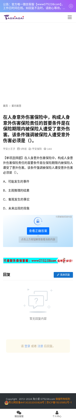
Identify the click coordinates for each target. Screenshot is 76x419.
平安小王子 (9, 148)
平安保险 (37, 148)
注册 (40, 346)
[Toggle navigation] (69, 17)
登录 (27, 346)
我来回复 (65, 274)
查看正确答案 (38, 231)
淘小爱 (36, 398)
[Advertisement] (38, 62)
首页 (5, 105)
